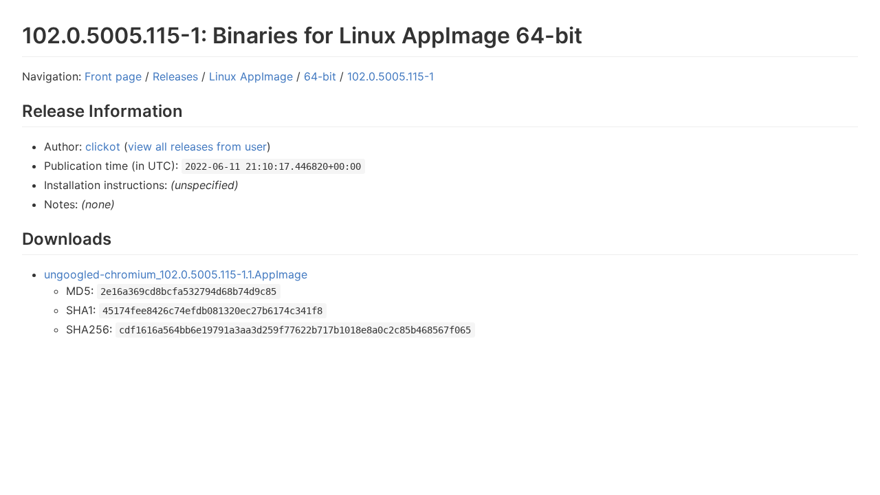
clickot (102, 146)
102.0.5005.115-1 (390, 76)
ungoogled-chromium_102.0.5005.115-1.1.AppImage (175, 274)
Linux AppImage (251, 76)
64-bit (320, 76)
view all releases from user (197, 146)
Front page (113, 76)
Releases (175, 76)
